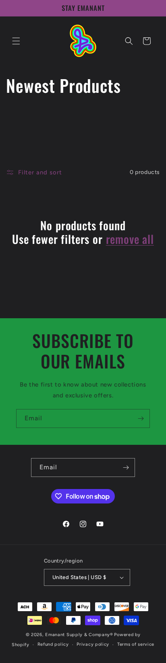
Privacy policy (93, 644)
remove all (130, 239)
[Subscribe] (140, 418)
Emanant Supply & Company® (79, 634)
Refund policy (53, 644)
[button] (16, 41)
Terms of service (135, 644)
